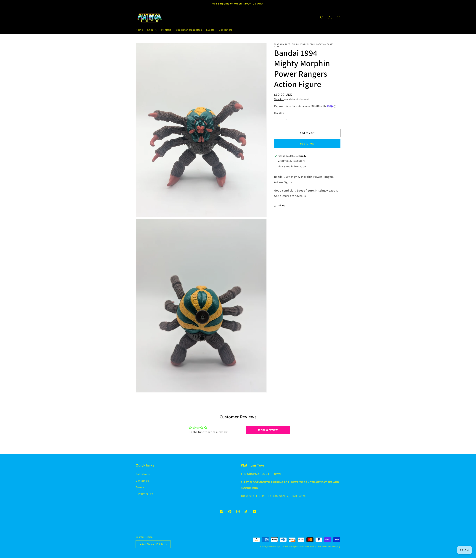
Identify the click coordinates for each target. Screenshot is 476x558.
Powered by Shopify (331, 546)
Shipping (279, 99)
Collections (143, 474)
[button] (152, 30)
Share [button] (281, 205)
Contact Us (142, 480)
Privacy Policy (144, 493)
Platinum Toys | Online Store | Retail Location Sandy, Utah (294, 546)
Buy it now (307, 143)
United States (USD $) (151, 544)
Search (140, 487)
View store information (292, 166)
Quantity (279, 112)
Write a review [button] (268, 430)
